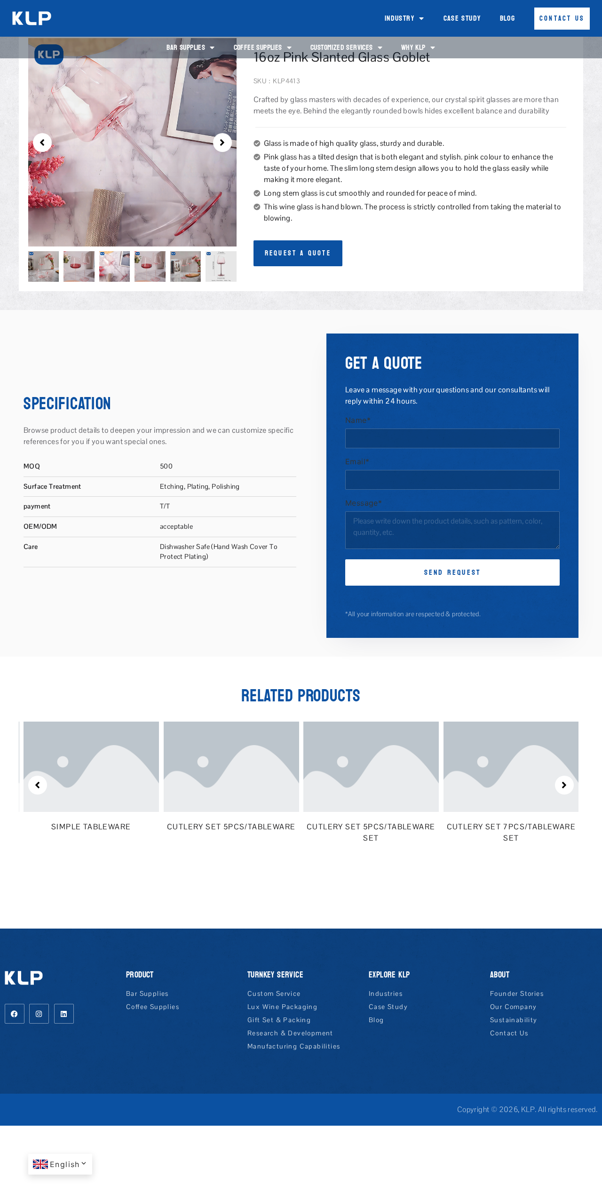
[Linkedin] (64, 1014)
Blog (507, 18)
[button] (42, 142)
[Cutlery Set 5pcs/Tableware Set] (249, 766)
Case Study (462, 18)
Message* (363, 503)
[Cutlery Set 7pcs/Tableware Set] (389, 766)
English (65, 1164)
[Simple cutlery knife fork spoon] (528, 766)
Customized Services (341, 47)
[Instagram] (39, 1014)
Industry (399, 18)
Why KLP (413, 47)
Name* (358, 420)
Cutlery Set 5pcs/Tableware (109, 827)
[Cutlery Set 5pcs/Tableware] (109, 766)
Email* (357, 462)
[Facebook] (14, 1014)
